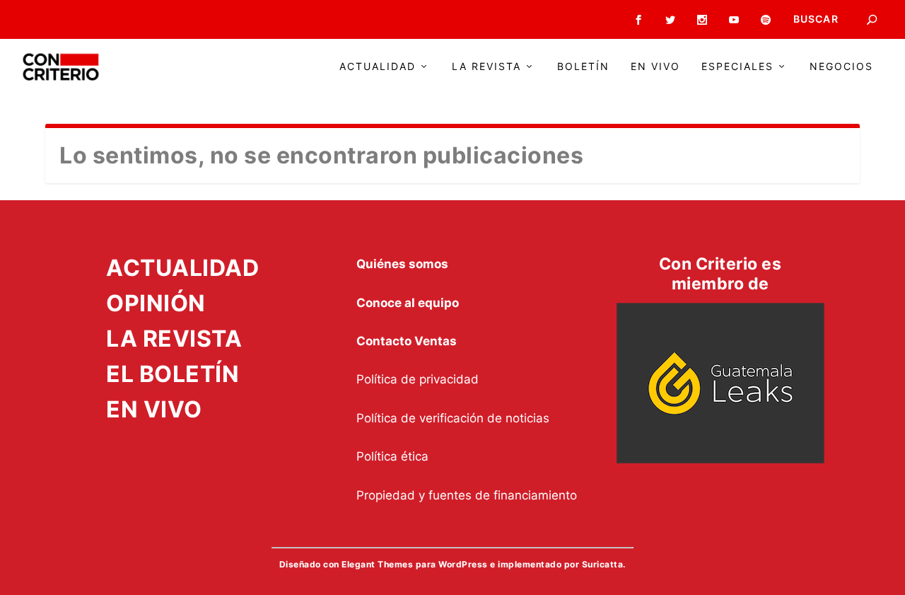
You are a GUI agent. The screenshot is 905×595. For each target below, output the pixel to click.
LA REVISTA (174, 338)
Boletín (583, 66)
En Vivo (655, 66)
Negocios (841, 66)
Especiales (737, 66)
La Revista (486, 66)
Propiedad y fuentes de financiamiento (466, 495)
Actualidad (377, 66)
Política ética (392, 456)
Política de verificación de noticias (452, 418)
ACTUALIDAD (182, 268)
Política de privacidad (417, 379)
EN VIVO (154, 409)
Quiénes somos (402, 264)
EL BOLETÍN (172, 374)
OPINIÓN (156, 303)
